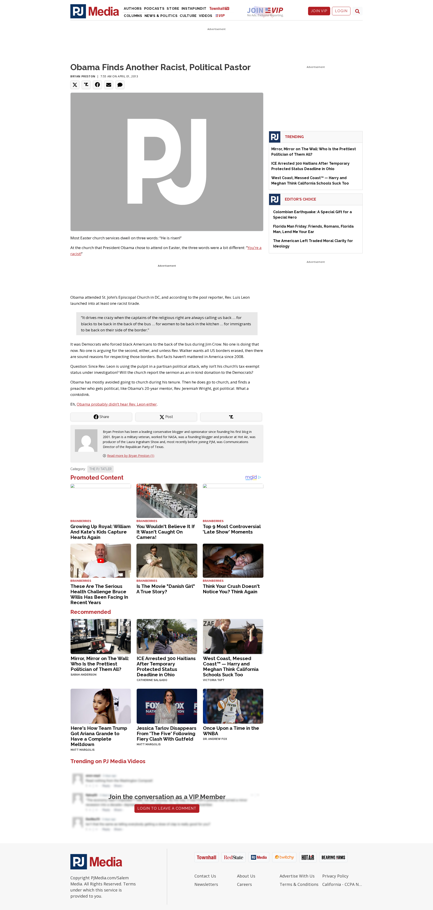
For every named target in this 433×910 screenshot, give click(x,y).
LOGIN (341, 11)
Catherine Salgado (152, 680)
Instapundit (194, 9)
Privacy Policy (335, 876)
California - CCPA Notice (342, 884)
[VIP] (220, 15)
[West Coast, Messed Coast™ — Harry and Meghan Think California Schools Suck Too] (233, 636)
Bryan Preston (82, 76)
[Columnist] (88, 440)
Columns (133, 16)
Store (173, 9)
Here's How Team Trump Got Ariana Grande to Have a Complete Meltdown (99, 736)
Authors (133, 9)
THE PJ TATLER (100, 469)
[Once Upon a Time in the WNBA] (233, 706)
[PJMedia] (94, 11)
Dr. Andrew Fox (215, 739)
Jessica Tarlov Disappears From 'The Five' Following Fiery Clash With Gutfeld (166, 733)
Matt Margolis (82, 749)
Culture (188, 16)
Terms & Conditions (299, 884)
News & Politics (161, 16)
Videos (205, 16)
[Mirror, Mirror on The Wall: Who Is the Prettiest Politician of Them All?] (101, 636)
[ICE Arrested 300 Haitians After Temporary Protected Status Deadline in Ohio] (167, 636)
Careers (244, 884)
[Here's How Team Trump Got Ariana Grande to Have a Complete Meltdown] (101, 706)
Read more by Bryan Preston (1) (130, 455)
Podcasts (154, 9)
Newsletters (206, 884)
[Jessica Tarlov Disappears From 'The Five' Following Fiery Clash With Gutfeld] (167, 706)
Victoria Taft (213, 680)
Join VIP (319, 11)
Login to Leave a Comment (166, 808)
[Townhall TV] (221, 8)
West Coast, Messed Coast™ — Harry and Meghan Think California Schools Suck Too (231, 666)
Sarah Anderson (84, 674)
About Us (246, 876)
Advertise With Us (297, 876)
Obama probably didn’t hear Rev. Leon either (117, 404)
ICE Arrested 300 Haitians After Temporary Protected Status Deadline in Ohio (166, 666)
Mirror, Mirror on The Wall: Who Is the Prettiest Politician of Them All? (100, 664)
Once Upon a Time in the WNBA (231, 730)
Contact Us (205, 876)
